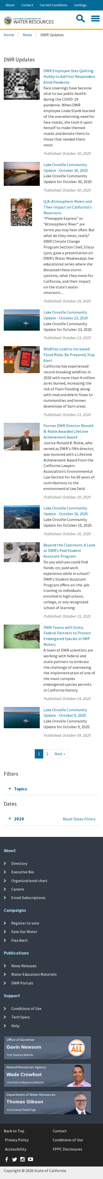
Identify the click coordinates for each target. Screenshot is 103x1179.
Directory (19, 863)
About (10, 5)
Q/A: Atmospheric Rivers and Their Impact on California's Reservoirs (68, 207)
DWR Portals (22, 982)
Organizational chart (29, 880)
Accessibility (15, 1149)
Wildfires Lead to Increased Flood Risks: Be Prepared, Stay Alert (69, 354)
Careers (17, 889)
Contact (27, 5)
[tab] (51, 788)
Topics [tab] (20, 789)
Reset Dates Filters (79, 818)
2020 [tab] (19, 819)
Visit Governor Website (20, 1055)
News (27, 34)
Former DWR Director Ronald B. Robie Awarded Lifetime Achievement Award (68, 431)
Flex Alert (19, 940)
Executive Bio (22, 871)
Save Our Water (24, 931)
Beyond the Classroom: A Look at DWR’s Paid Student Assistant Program (69, 550)
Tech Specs (20, 1016)
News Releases (23, 965)
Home (9, 34)
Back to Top (14, 1130)
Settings (80, 5)
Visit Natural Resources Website (25, 1082)
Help (15, 1025)
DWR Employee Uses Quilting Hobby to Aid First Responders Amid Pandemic (69, 76)
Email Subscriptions (28, 897)
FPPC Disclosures (67, 1149)
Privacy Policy (16, 1139)
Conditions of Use (26, 1008)
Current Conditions (54, 5)
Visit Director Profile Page (21, 1110)
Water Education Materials (34, 974)
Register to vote (25, 923)
